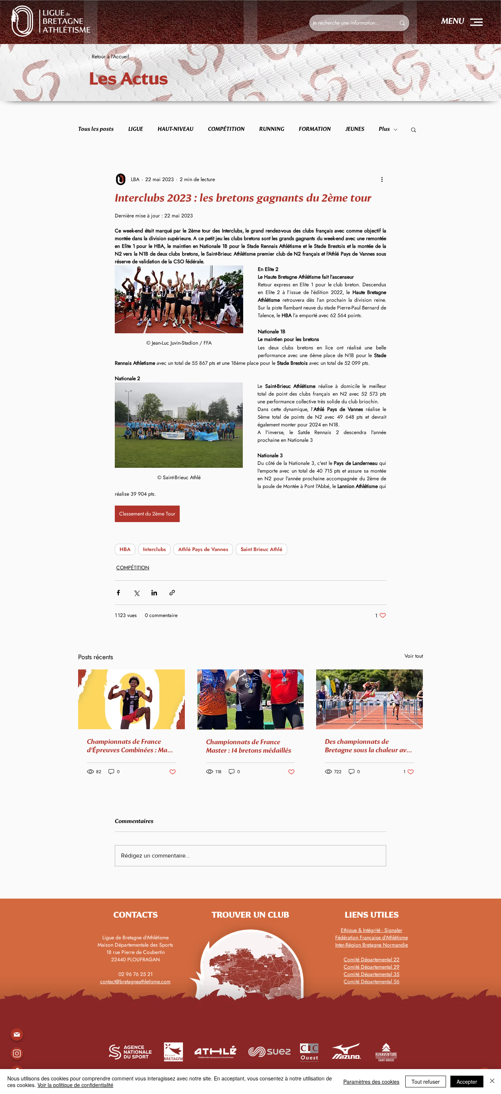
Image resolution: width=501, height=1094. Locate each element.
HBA (125, 549)
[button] (476, 22)
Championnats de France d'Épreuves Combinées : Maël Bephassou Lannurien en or (129, 747)
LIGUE (135, 129)
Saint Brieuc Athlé (261, 549)
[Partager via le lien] (172, 592)
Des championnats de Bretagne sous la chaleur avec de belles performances (369, 747)
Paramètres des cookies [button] (371, 1081)
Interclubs (154, 549)
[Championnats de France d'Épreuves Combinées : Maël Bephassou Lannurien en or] (131, 699)
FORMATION (315, 129)
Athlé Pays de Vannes (203, 549)
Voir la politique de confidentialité (75, 1085)
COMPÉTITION (226, 129)
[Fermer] (492, 1081)
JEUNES (354, 129)
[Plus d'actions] (381, 179)
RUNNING (271, 129)
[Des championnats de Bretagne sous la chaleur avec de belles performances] (369, 699)
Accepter (467, 1081)
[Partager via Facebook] (118, 592)
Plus (384, 129)
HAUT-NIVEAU (175, 129)
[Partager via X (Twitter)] (136, 592)
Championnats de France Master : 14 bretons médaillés (248, 746)
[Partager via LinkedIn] (154, 592)
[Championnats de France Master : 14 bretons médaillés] (250, 699)
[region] (17, 1054)
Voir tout (414, 656)
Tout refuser (426, 1081)
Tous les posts (96, 129)
